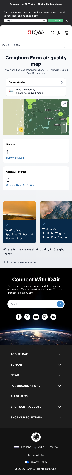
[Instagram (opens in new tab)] (45, 317)
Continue (56, 20)
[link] (52, 33)
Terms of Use (36, 455)
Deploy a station (15, 157)
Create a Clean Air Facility (20, 185)
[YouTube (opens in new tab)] (36, 317)
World (4, 45)
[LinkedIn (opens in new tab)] (53, 317)
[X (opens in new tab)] (27, 317)
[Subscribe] (60, 304)
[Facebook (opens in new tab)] (19, 317)
